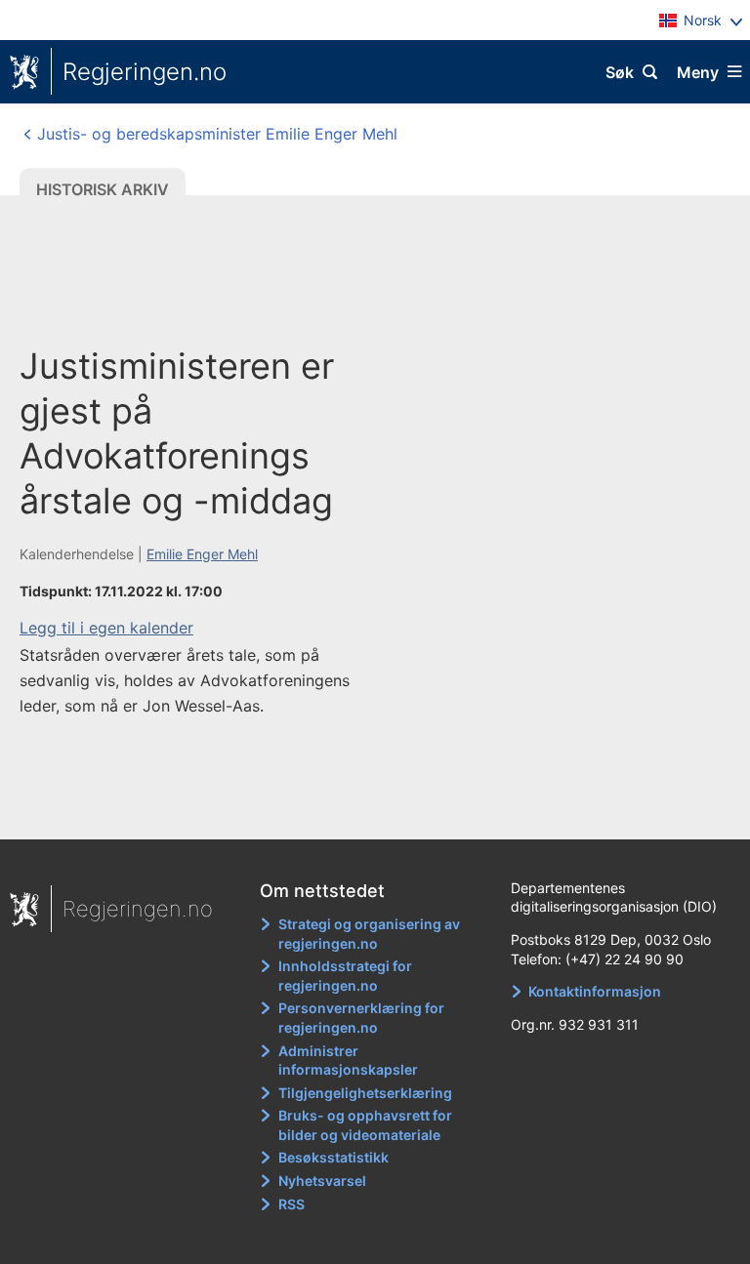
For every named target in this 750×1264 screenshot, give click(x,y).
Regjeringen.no (144, 72)
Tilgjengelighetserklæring (365, 1092)
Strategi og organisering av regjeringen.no (369, 934)
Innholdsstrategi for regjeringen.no (345, 976)
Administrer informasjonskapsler (348, 1060)
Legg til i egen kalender (106, 627)
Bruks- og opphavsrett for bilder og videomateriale (365, 1125)
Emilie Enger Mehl (202, 554)
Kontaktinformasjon (594, 991)
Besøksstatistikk (333, 1157)
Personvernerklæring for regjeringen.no (361, 1017)
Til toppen (365, 810)
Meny (698, 72)
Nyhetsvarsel (322, 1180)
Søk (619, 72)
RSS (291, 1204)
